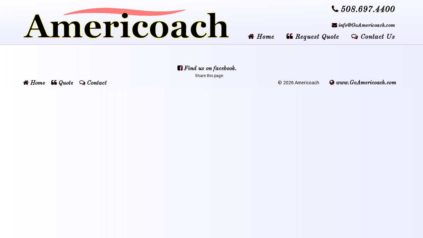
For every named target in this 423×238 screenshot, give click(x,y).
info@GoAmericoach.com (366, 25)
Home (37, 83)
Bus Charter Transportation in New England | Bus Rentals (130, 23)
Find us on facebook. (209, 68)
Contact (96, 83)
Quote (65, 83)
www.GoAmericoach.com (365, 83)
